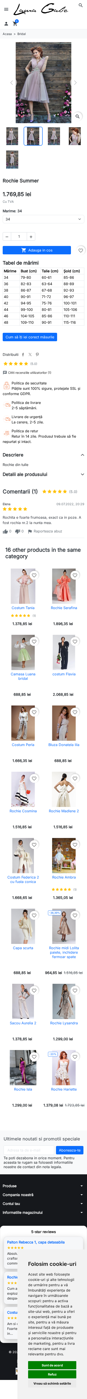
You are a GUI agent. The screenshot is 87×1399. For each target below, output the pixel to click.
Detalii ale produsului (25, 474)
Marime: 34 (12, 211)
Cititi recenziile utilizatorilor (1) (29, 372)
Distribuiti (23, 354)
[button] (80, 5)
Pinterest (37, 354)
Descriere (13, 455)
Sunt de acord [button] (52, 1365)
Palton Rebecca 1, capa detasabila (36, 1242)
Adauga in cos (36, 250)
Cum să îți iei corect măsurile (30, 337)
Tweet (30, 354)
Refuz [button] (52, 1374)
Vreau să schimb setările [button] (52, 1383)
